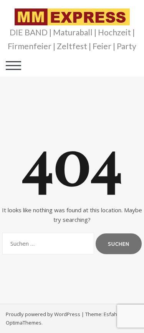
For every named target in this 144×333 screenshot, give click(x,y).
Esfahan (113, 314)
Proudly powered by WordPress (43, 314)
